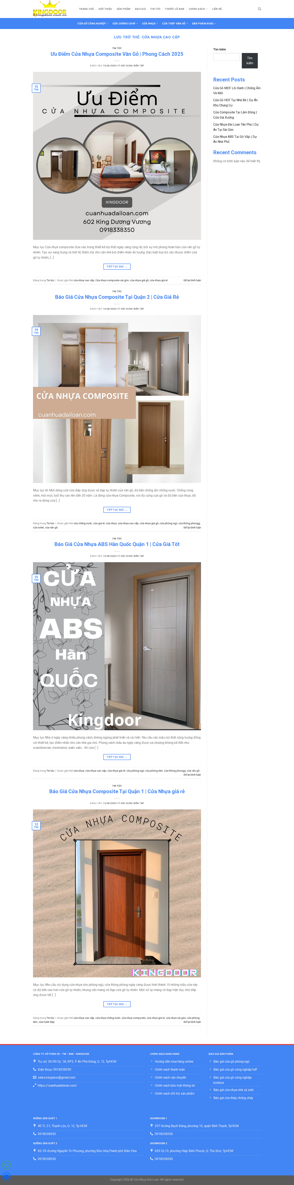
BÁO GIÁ (140, 8)
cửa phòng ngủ (168, 523)
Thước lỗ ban (174, 8)
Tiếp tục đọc (117, 266)
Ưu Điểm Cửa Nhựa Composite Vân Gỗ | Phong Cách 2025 (117, 54)
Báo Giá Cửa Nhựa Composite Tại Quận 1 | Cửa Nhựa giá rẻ (117, 791)
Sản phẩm (124, 8)
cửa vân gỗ (51, 527)
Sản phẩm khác (203, 23)
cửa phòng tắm (154, 770)
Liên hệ (217, 8)
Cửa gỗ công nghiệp (91, 23)
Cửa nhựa (149, 23)
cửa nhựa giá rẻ (159, 280)
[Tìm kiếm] (259, 9)
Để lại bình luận (192, 280)
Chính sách (197, 8)
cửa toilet (38, 527)
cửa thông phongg (189, 523)
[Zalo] (6, 1177)
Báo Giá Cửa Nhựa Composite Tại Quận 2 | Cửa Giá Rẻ (117, 297)
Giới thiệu (105, 8)
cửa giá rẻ (99, 523)
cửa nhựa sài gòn (176, 1017)
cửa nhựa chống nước (107, 1017)
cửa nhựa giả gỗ (139, 280)
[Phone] (6, 1166)
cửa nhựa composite (134, 1017)
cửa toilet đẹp (47, 1021)
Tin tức (155, 8)
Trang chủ (86, 8)
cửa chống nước (82, 523)
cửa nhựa (111, 523)
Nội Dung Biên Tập (132, 65)
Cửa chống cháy (124, 23)
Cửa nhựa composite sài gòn (112, 280)
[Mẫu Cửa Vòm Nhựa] (53, 9)
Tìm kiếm (219, 49)
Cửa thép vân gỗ (173, 23)
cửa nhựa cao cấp (83, 280)
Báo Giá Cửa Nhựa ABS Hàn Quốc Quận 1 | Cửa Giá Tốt (117, 544)
